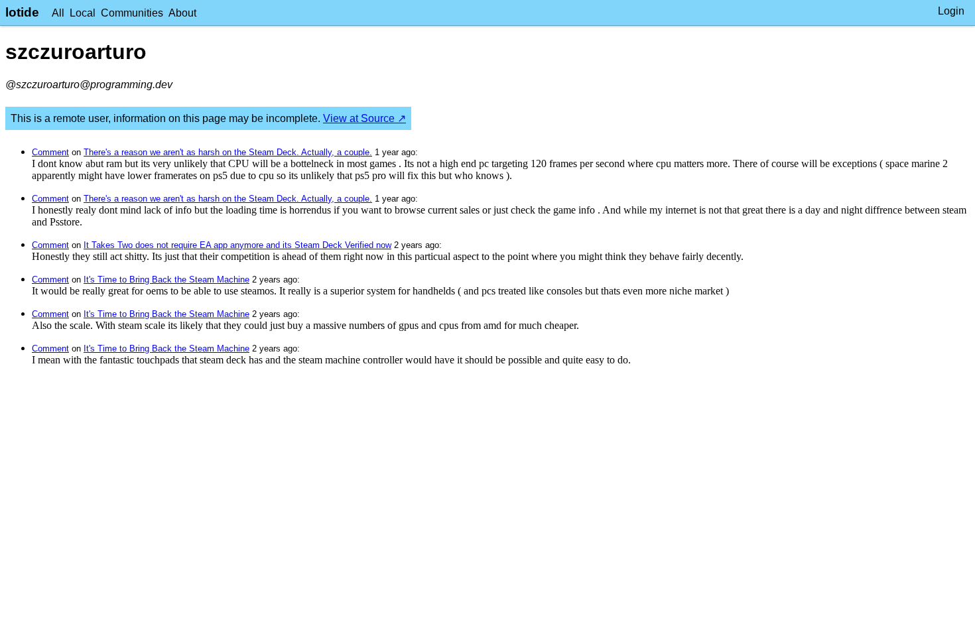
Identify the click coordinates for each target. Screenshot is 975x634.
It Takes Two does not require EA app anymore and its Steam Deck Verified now (237, 245)
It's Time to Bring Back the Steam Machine (166, 280)
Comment (50, 152)
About (182, 13)
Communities (132, 13)
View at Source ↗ (364, 118)
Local (83, 13)
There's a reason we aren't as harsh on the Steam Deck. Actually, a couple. (228, 152)
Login (951, 11)
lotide (22, 12)
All (58, 13)
